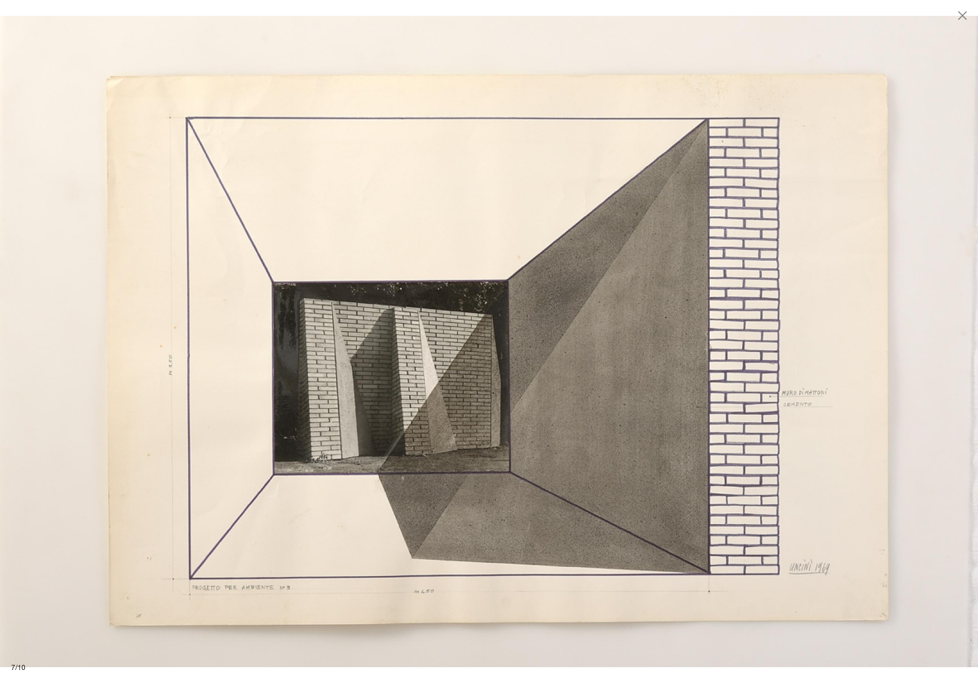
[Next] (733, 341)
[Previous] (244, 341)
